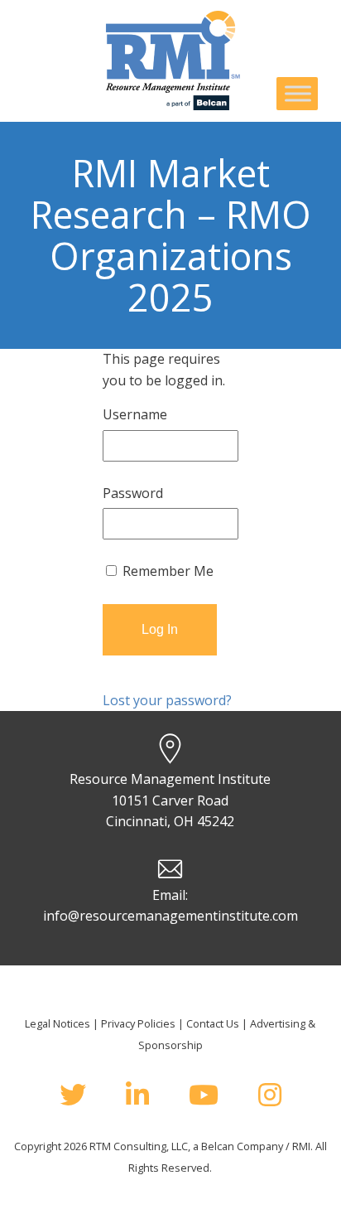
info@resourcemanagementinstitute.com (170, 916)
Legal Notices (57, 1023)
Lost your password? (167, 700)
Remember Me (166, 571)
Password (133, 493)
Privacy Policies (138, 1023)
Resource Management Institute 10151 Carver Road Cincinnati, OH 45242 (170, 800)
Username (135, 414)
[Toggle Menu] (298, 93)
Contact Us (212, 1023)
